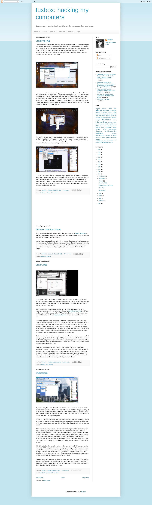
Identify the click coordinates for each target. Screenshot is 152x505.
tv (111, 135)
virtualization (113, 137)
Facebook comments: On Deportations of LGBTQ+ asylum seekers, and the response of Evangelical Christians (106, 85)
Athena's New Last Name (48, 229)
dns (45, 256)
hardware (42, 192)
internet (49, 256)
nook (115, 124)
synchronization (100, 135)
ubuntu (97, 137)
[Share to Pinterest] (80, 190)
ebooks (108, 115)
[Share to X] (76, 190)
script (104, 129)
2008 (99, 169)
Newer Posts (39, 477)
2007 (99, 171)
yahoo (111, 142)
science (98, 129)
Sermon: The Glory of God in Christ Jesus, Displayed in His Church (105, 95)
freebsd (109, 117)
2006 (99, 174)
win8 (97, 142)
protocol (98, 127)
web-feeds (107, 140)
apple (110, 108)
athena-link (106, 110)
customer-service (106, 114)
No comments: (67, 253)
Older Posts (85, 477)
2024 (99, 150)
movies (107, 124)
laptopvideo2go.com (60, 315)
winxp (56, 472)
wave (102, 140)
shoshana (62, 31)
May (100, 198)
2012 (99, 159)
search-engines (112, 129)
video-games (106, 137)
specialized (71, 311)
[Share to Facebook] (78, 190)
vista (52, 192)
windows (56, 192)
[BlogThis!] (75, 190)
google (98, 120)
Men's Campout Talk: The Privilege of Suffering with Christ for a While (106, 90)
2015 (99, 154)
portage (110, 125)
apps (78, 31)
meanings (78, 311)
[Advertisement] (62, 210)
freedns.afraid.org (80, 233)
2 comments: (66, 190)
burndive (37, 31)
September (102, 178)
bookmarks (104, 112)
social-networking (110, 131)
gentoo (42, 472)
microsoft (102, 124)
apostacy (104, 108)
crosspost (98, 114)
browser (110, 112)
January (101, 200)
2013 (99, 157)
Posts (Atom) (46, 480)
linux (45, 472)
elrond (112, 115)
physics (101, 125)
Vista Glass (41, 264)
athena (42, 256)
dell (112, 114)
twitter (114, 135)
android (98, 108)
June (100, 195)
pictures (106, 125)
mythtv (111, 124)
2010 (99, 164)
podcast (52, 31)
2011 (99, 162)
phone (97, 126)
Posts (99, 55)
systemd (108, 135)
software (48, 192)
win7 (115, 140)
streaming (114, 133)
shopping (99, 131)
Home (63, 477)
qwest (102, 127)
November (102, 176)
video (100, 137)
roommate (108, 127)
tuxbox (45, 31)
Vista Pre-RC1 (43, 40)
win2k (111, 140)
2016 (99, 152)
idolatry (114, 120)
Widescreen (42, 373)
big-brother (113, 110)
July (100, 193)
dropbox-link (102, 115)
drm (97, 115)
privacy (114, 125)
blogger (98, 112)
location (110, 122)
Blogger (83, 491)
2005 (99, 203)
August (101, 181)
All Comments (102, 58)
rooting (114, 127)
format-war (104, 117)
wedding (71, 31)
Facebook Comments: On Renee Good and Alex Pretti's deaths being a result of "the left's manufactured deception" (106, 77)
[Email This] (73, 190)
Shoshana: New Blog (103, 99)
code (115, 112)
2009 (99, 167)
